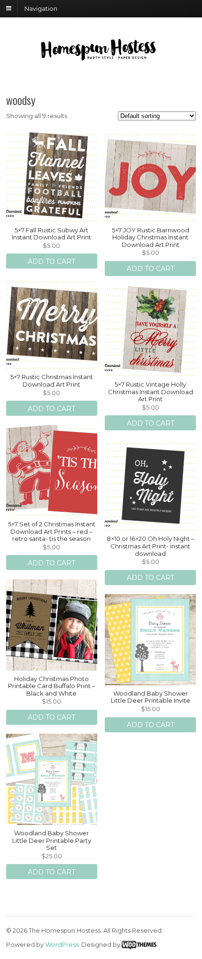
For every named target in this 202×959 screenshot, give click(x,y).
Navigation (40, 8)
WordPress (61, 944)
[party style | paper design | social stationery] (101, 58)
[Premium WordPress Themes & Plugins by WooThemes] (139, 944)
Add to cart (51, 261)
